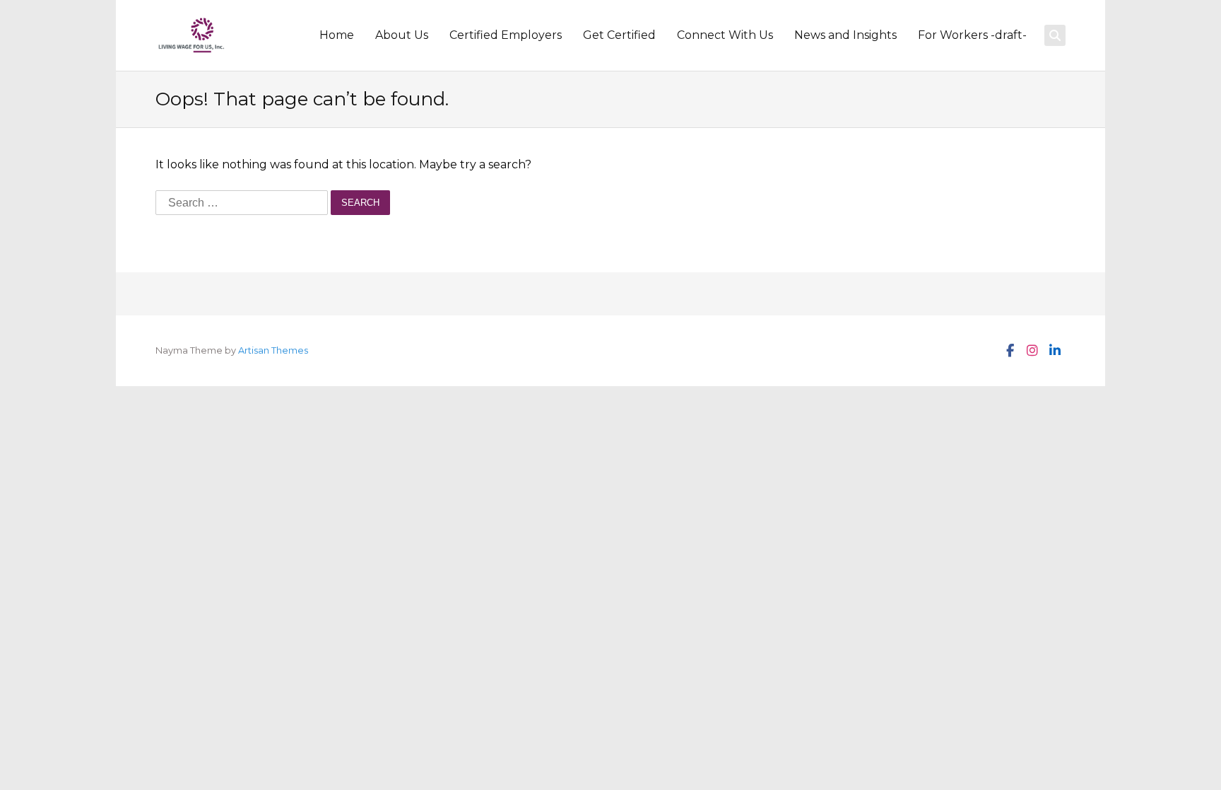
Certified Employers (505, 35)
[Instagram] (1031, 350)
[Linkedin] (1054, 350)
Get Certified (619, 35)
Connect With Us (725, 35)
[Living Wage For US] (191, 35)
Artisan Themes (273, 350)
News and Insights (845, 35)
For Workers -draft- (972, 35)
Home (336, 35)
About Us (401, 35)
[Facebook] (1009, 350)
